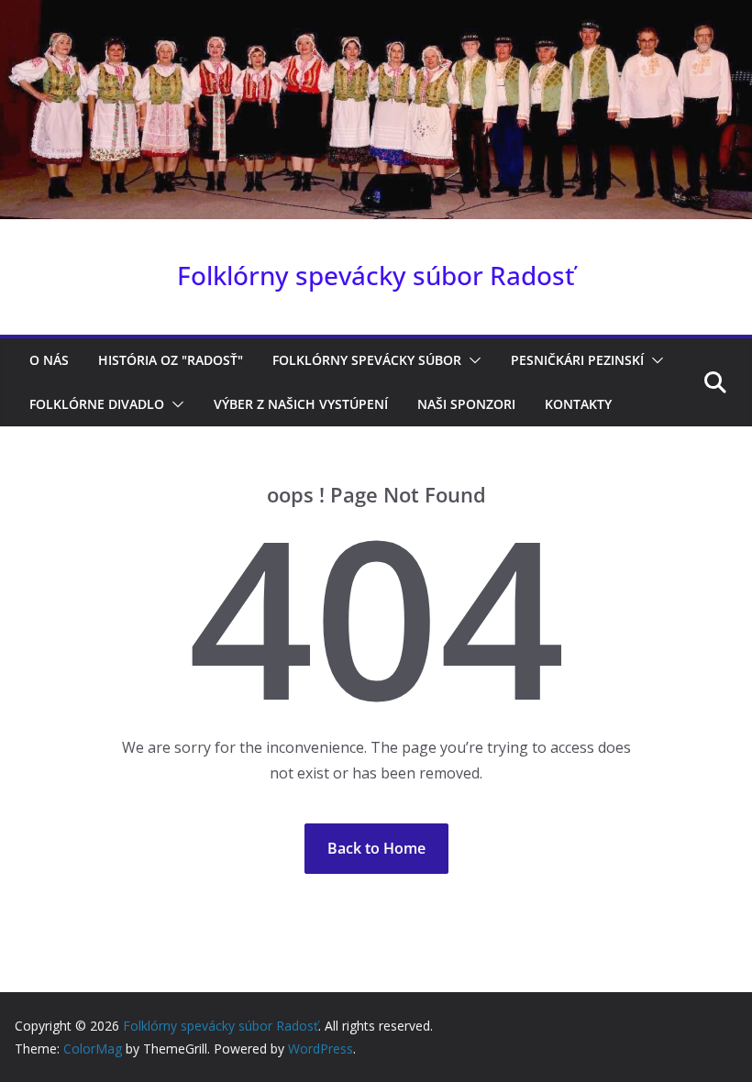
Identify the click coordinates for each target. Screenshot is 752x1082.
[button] (471, 360)
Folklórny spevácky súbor (366, 360)
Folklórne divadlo (96, 404)
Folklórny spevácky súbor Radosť (376, 275)
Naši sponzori (466, 404)
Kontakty (578, 404)
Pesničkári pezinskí (577, 360)
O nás (49, 360)
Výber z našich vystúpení (301, 404)
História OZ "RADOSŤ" (170, 360)
